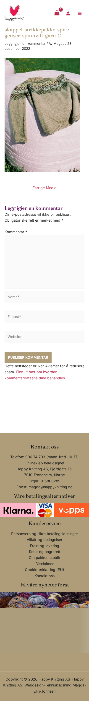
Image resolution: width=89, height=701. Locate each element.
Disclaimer (45, 563)
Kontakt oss (44, 575)
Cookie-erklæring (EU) (44, 569)
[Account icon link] (68, 13)
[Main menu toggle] (79, 13)
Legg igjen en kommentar (25, 43)
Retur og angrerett (44, 551)
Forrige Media (44, 188)
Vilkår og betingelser (44, 539)
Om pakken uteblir (44, 557)
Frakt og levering (44, 545)
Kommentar (16, 232)
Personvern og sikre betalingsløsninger (44, 533)
